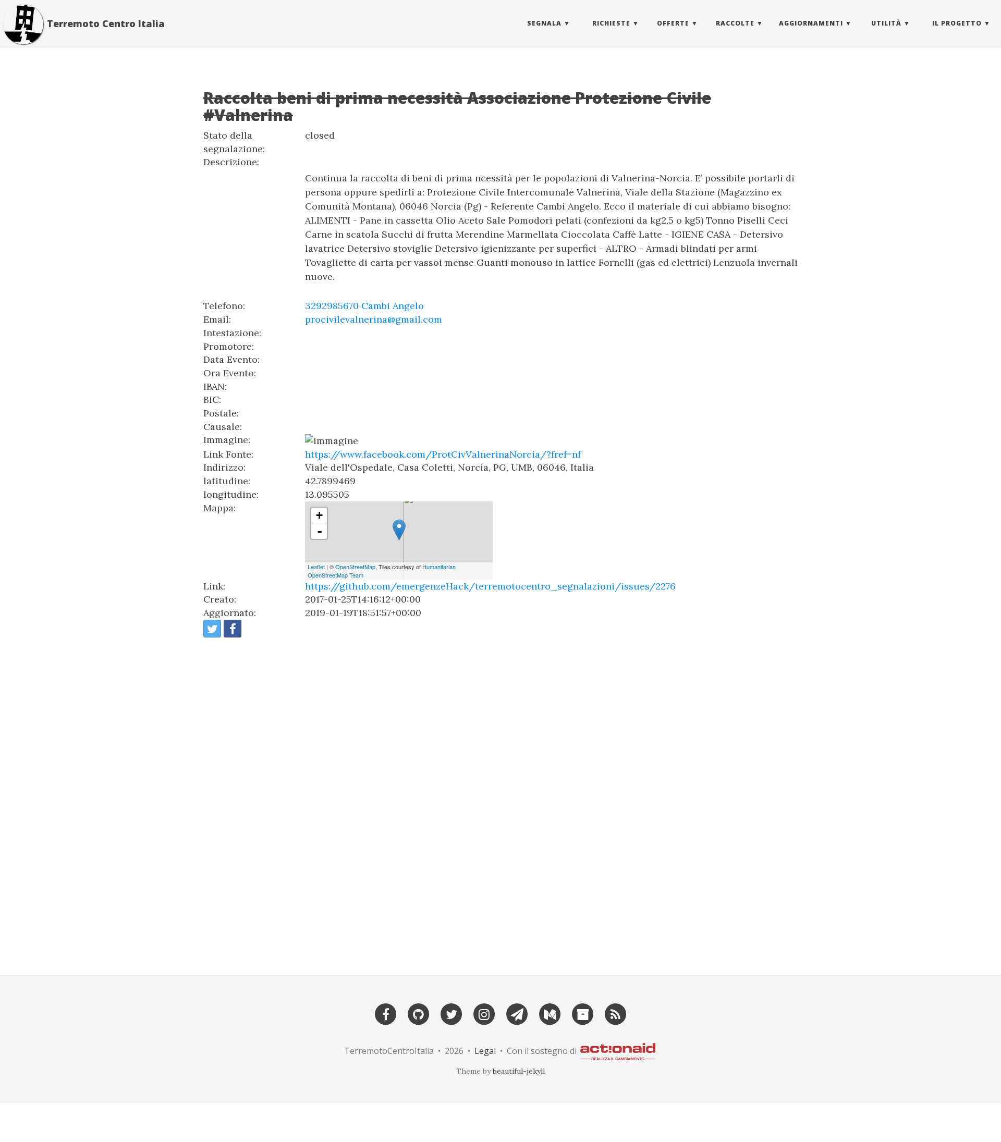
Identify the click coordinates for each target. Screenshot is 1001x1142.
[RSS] (615, 1013)
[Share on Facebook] (232, 628)
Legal (485, 1051)
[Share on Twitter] (212, 628)
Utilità (886, 23)
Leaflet (316, 566)
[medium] (550, 1013)
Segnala (544, 23)
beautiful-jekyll (519, 1071)
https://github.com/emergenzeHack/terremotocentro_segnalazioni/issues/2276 (490, 586)
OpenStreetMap (355, 566)
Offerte (673, 23)
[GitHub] (418, 1013)
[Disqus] (500, 801)
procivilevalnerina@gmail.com (373, 319)
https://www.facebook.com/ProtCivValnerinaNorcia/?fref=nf (443, 454)
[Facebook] (385, 1013)
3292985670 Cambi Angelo (364, 306)
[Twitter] (451, 1013)
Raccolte (735, 23)
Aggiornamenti (811, 23)
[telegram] (517, 1013)
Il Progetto (957, 23)
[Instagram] (484, 1013)
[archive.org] (582, 1013)
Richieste (611, 23)
